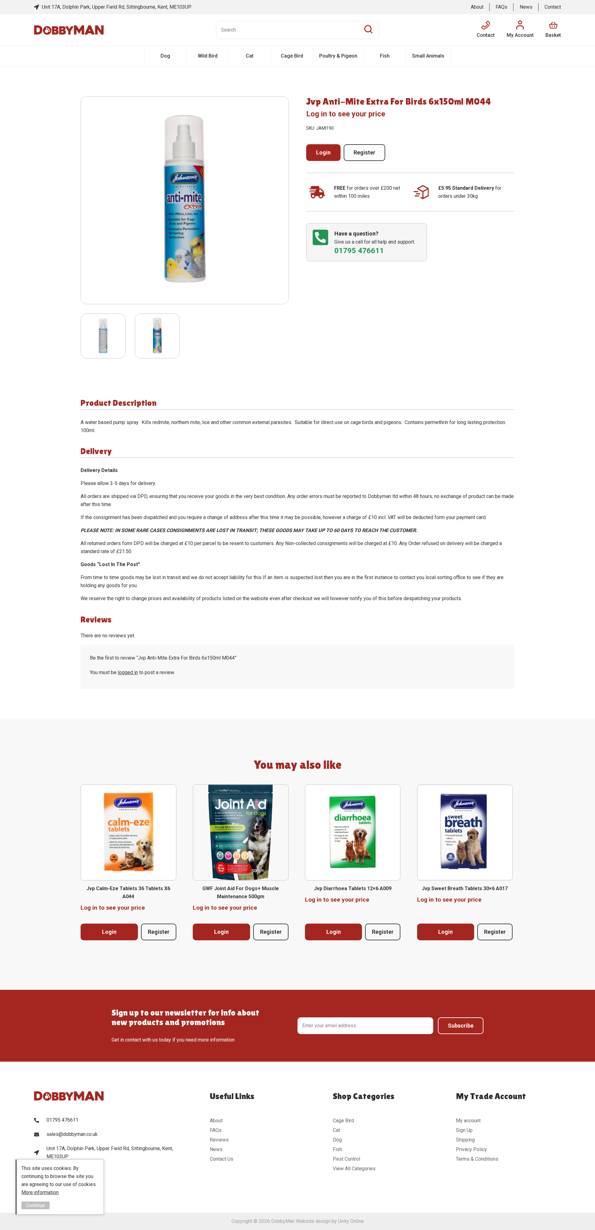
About (477, 7)
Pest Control (346, 1159)
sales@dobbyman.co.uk (72, 1134)
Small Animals (428, 56)
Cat (249, 56)
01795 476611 (62, 1120)
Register (364, 152)
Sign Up (464, 1130)
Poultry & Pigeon (338, 56)
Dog (165, 56)
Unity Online (351, 1221)
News (526, 7)
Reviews (219, 1140)
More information (40, 1192)
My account (468, 1121)
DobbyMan (69, 30)
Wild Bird (208, 56)
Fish (385, 56)
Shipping (465, 1140)
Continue (35, 1205)
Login (323, 152)
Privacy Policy (471, 1149)
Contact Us (221, 1159)
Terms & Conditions (477, 1159)
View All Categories (354, 1169)
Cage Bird (292, 56)
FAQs (501, 7)
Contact (552, 7)
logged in (128, 672)
